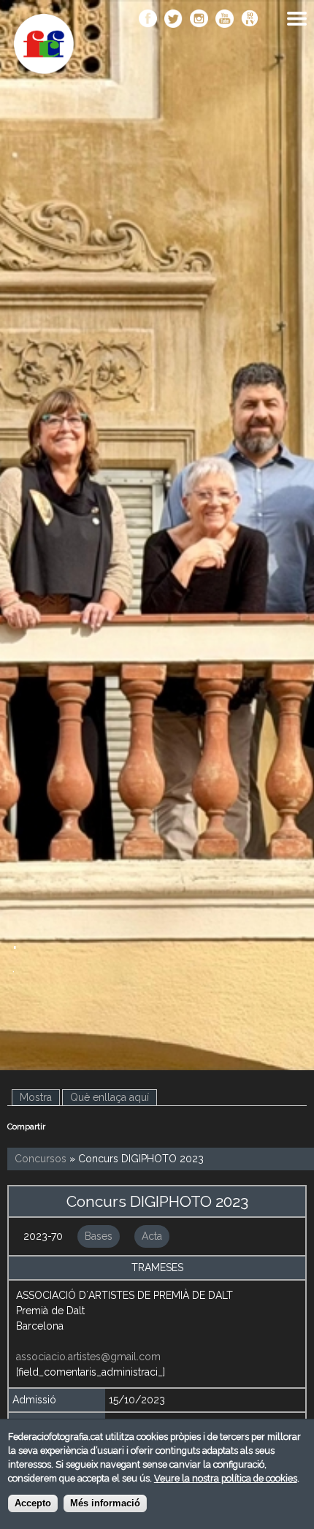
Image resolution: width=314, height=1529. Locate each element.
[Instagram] (199, 20)
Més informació (105, 1503)
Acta (152, 1236)
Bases (98, 1236)
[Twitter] (173, 20)
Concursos (40, 1158)
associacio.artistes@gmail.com (88, 1356)
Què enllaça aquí (109, 1097)
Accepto (33, 1503)
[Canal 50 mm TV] (250, 20)
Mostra (40, 1097)
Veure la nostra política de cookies (225, 1478)
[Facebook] (148, 20)
